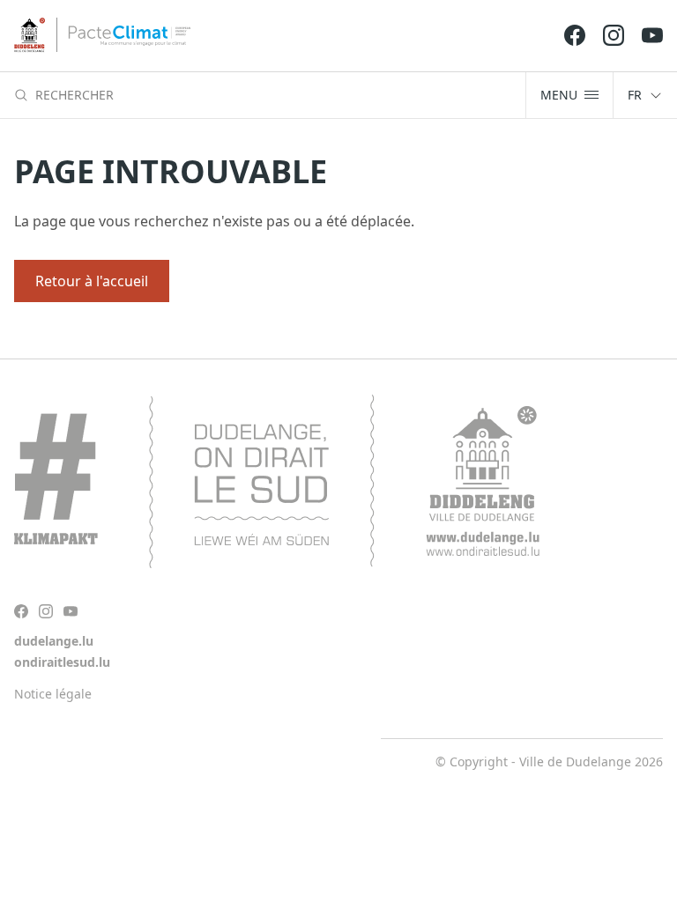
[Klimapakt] (276, 482)
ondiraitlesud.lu (62, 662)
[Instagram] (613, 35)
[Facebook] (574, 35)
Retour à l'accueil (91, 281)
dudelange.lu (53, 640)
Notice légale (53, 693)
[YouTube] (652, 35)
